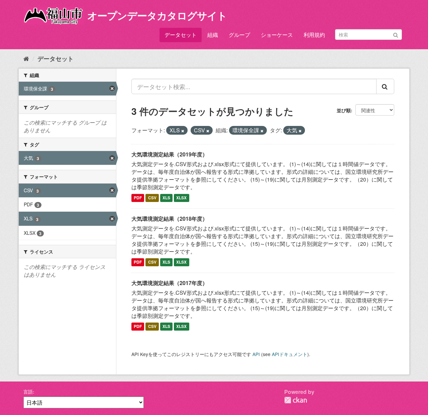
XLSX (181, 198)
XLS (166, 198)
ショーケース (277, 35)
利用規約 (314, 35)
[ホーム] (26, 58)
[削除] (182, 130)
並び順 (344, 110)
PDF (138, 198)
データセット (181, 35)
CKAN (295, 400)
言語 (28, 391)
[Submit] (396, 34)
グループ (239, 35)
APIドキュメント (289, 354)
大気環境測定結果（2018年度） (169, 218)
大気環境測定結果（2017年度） (169, 283)
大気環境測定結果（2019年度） (169, 154)
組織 (212, 35)
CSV (152, 198)
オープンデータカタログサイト (157, 15)
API (256, 354)
